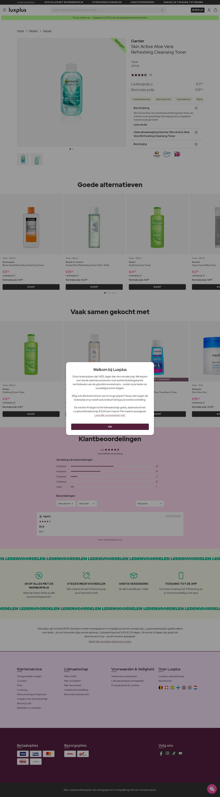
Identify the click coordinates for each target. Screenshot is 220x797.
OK (110, 426)
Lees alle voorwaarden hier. (110, 415)
